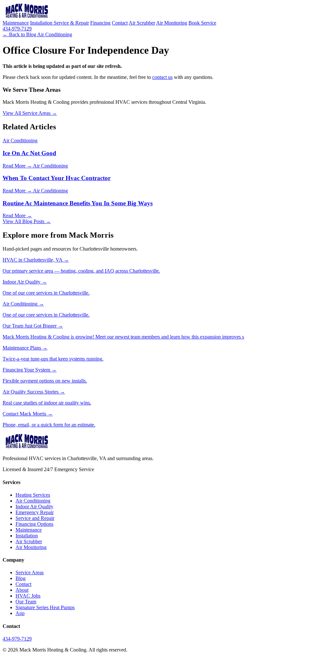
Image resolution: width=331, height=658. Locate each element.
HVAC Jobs (28, 596)
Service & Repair (71, 23)
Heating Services (33, 495)
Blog (21, 578)
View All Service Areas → (30, 113)
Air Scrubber (142, 23)
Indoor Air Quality (34, 506)
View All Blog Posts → (27, 221)
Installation (42, 23)
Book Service (202, 23)
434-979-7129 (17, 28)
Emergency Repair (35, 512)
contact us (162, 77)
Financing (100, 23)
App (20, 613)
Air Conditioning (54, 34)
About (22, 590)
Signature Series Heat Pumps (45, 607)
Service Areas (30, 572)
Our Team (26, 601)
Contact (120, 23)
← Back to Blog (20, 34)
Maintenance (16, 23)
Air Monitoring (171, 23)
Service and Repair (35, 518)
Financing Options (34, 524)
